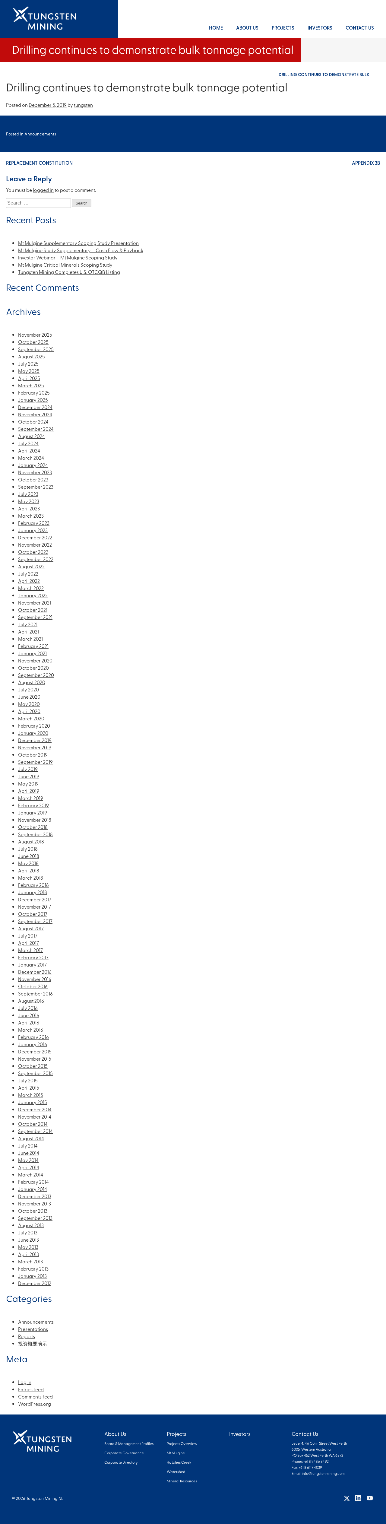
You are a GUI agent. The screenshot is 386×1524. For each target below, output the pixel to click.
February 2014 (33, 1181)
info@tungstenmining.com (323, 1473)
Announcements (40, 134)
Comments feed (35, 1396)
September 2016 (35, 993)
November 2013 (34, 1203)
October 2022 (33, 551)
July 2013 (27, 1232)
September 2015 (35, 1073)
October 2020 (33, 667)
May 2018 (28, 863)
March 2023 (31, 515)
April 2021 (28, 631)
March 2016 (30, 1029)
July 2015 (28, 1080)
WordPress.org (34, 1403)
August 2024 (31, 436)
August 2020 (31, 682)
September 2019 (35, 761)
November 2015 (34, 1058)
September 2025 (36, 349)
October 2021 (32, 609)
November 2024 (35, 414)
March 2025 (31, 385)
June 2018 (28, 855)
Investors (320, 27)
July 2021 (27, 624)
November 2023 (35, 472)
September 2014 (35, 1131)
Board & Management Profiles (128, 1443)
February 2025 (34, 392)
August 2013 (31, 1225)
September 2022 (35, 559)
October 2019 (33, 754)
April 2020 (29, 711)
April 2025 (29, 378)
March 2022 (31, 588)
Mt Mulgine (176, 1452)
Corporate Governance (124, 1452)
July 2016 (28, 1008)
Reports (26, 1336)
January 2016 (32, 1044)
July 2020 (28, 689)
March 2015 (30, 1094)
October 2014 (33, 1123)
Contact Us (360, 27)
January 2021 (32, 653)
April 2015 (28, 1087)
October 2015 (33, 1065)
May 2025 (29, 370)
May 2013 (28, 1246)
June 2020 (29, 696)
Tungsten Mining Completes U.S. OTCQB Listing (69, 271)
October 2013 (32, 1210)
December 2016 (35, 971)
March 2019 (30, 798)
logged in (43, 189)
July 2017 (27, 935)
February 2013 (33, 1268)
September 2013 (35, 1217)
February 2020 (34, 725)
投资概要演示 (32, 1343)
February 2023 (33, 522)
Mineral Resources (182, 1480)
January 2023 (33, 530)
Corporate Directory (121, 1462)
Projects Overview (182, 1443)
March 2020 (31, 718)
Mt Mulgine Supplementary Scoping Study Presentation (78, 243)
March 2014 (30, 1174)
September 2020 (36, 675)
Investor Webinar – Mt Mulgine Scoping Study (68, 257)
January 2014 (32, 1189)
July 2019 (28, 769)
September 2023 (35, 486)
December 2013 (34, 1196)
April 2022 (29, 580)
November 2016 (34, 979)
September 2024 (36, 428)
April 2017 (28, 942)
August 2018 (31, 841)
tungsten (83, 104)
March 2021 (30, 638)
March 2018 (30, 877)
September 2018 (35, 834)
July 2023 (28, 494)
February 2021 (33, 646)
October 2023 (33, 479)
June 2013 (28, 1239)
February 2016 (33, 1036)
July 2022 (28, 573)
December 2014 (35, 1109)
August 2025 (31, 356)
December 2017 (34, 899)
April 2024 (29, 450)
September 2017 (35, 921)
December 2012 (34, 1283)
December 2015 (35, 1051)
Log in (24, 1382)
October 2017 (32, 913)
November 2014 (34, 1116)
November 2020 (35, 660)
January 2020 (33, 732)
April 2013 (28, 1254)
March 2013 (30, 1261)
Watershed (176, 1471)
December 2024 (35, 407)
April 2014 (28, 1167)
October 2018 (33, 827)
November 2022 (35, 544)
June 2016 (28, 1015)
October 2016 (33, 986)
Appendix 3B (366, 162)
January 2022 (33, 595)
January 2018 (32, 892)
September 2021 (35, 617)
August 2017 (31, 928)
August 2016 (31, 1000)
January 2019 (32, 812)
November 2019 (34, 747)
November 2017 (34, 906)
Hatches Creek (179, 1462)
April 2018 (28, 870)
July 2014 (28, 1145)
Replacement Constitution (39, 162)
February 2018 (33, 884)
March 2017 (30, 950)
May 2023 (28, 501)
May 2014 (28, 1160)
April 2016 (28, 1022)
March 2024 (31, 457)
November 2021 (34, 602)
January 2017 (32, 964)
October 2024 (33, 421)
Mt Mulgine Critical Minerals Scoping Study (65, 264)
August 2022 (31, 566)
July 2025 (28, 363)
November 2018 (34, 819)
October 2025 (33, 341)
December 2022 (35, 537)
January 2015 (32, 1102)
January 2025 (33, 399)
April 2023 (29, 508)
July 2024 (28, 443)
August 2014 (31, 1138)
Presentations (33, 1329)
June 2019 (28, 776)
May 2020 (29, 703)
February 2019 (33, 805)
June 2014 (28, 1152)
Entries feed (31, 1389)
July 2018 (28, 848)
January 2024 (33, 465)
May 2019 (28, 783)
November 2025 (35, 334)
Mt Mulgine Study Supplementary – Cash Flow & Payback (80, 250)
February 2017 (33, 957)
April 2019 (28, 790)
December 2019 (35, 740)
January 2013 (32, 1275)
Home (216, 27)
